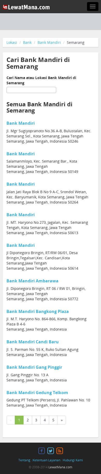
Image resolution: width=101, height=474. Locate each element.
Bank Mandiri (49, 42)
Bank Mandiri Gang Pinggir (34, 367)
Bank (27, 42)
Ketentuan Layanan (46, 460)
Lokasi (11, 42)
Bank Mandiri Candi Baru (32, 342)
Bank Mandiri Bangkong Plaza (37, 311)
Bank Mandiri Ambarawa (32, 281)
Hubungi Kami (73, 460)
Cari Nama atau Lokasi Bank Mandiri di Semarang (41, 80)
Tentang (24, 460)
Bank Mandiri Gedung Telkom (37, 392)
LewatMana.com (60, 467)
